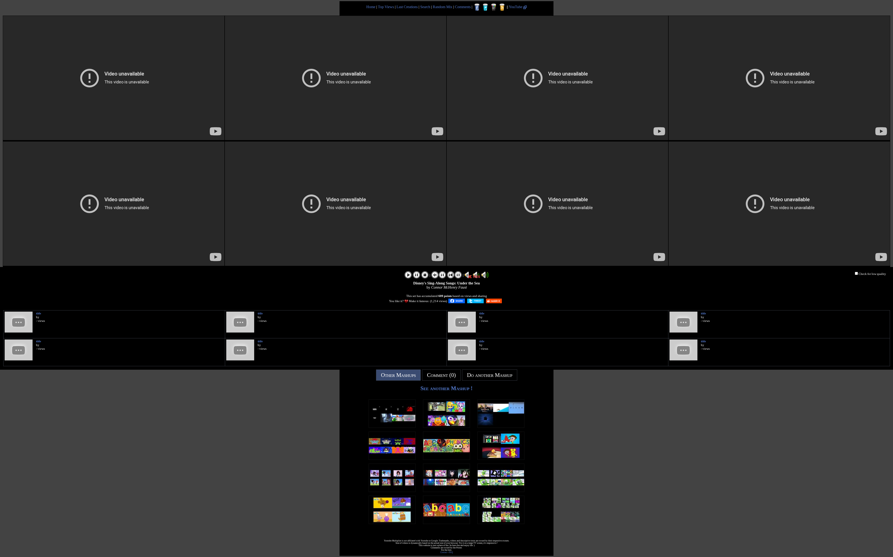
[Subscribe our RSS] (502, 7)
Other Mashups (398, 375)
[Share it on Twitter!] (475, 301)
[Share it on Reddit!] (494, 301)
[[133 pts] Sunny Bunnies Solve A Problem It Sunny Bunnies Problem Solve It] (446, 491)
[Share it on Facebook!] (456, 301)
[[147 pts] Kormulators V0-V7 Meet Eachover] (392, 459)
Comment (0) (441, 375)
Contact (443, 552)
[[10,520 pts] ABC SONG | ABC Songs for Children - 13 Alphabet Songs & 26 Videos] (446, 523)
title (38, 313)
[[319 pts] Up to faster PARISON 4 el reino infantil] (446, 426)
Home (370, 7)
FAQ (451, 552)
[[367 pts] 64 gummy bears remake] (500, 523)
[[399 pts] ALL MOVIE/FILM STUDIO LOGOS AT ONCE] (500, 426)
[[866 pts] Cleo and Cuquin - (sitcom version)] (392, 491)
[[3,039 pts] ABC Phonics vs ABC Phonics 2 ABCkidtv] (446, 459)
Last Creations (407, 7)
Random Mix (442, 7)
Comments (463, 7)
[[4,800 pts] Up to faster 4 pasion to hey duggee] (392, 523)
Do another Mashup (489, 375)
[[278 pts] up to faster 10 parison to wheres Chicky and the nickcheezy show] (500, 459)
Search (425, 7)
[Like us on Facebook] (477, 7)
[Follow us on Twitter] (485, 7)
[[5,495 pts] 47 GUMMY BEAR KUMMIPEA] (500, 491)
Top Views (386, 7)
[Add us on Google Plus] (493, 7)
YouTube (516, 7)
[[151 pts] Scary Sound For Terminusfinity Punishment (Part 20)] (392, 426)
